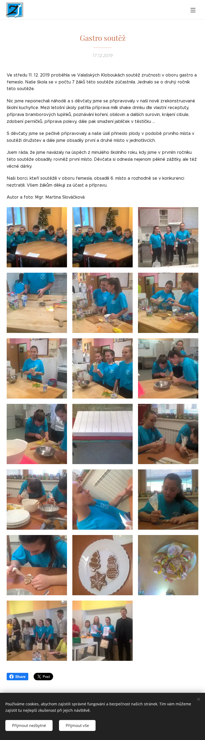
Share (20, 676)
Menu (193, 10)
